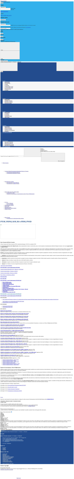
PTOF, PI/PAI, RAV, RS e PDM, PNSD (12, 191)
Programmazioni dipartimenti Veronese (13, 173)
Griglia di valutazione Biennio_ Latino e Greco (11, 359)
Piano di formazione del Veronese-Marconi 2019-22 (9, 322)
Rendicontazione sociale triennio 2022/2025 (10, 302)
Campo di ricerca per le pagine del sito (7, 156)
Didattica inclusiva (8, 209)
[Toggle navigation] (9, 66)
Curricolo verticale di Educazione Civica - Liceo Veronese (11, 338)
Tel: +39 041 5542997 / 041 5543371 (10, 438)
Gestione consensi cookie (7, 460)
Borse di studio (7, 217)
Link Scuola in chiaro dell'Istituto (6, 265)
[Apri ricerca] (65, 66)
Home (42, 148)
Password (12, 9)
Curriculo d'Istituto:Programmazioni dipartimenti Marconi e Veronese (17, 171)
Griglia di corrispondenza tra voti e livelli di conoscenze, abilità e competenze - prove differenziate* (18, 352)
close (2, 71)
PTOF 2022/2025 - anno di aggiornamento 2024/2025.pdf (10, 280)
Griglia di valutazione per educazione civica (8, 355)
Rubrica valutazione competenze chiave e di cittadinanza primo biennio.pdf (14, 319)
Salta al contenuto (3, 0)
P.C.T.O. (6, 202)
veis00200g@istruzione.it (13, 439)
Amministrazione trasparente (7, 461)
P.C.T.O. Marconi (10, 203)
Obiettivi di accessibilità (7, 458)
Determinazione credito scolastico (10, 208)
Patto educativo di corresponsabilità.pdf (7, 335)
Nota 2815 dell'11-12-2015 (12, 387)
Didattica (42, 149)
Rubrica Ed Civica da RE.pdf (5, 310)
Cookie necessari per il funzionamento (7, 408)
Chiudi (2, 33)
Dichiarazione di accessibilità (8, 457)
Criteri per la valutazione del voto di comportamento (10, 346)
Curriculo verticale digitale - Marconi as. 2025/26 (8, 273)
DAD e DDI (7, 206)
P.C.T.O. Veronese (10, 204)
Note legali (4, 454)
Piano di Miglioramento (7, 282)
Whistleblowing (5, 459)
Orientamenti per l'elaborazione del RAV (15, 390)
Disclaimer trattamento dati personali (6, 469)
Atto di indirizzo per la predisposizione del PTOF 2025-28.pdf (13, 301)
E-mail (12, 25)
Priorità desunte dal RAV (7, 283)
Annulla (2, 60)
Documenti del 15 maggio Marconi (13, 182)
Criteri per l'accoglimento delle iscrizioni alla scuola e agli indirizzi (12, 324)
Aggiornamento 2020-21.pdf (7, 307)
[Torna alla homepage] (37, 61)
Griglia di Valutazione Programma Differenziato (11, 286)
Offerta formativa (44, 150)
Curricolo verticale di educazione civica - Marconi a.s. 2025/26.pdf (11, 269)
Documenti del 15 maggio (9, 181)
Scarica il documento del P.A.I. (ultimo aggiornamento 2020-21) (12, 330)
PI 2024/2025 (5, 291)
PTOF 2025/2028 (3, 276)
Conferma (5, 60)
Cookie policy (5, 453)
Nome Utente (13, 8)
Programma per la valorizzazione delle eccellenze (15, 218)
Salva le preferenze (9, 429)
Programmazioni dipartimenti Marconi (13, 172)
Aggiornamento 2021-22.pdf (7, 306)
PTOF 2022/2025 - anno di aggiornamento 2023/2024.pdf (10, 293)
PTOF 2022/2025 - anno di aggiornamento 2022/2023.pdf (10, 295)
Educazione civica (8, 207)
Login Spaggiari (28, 27)
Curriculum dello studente (9, 205)
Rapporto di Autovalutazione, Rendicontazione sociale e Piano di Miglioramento (20, 193)
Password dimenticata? (4, 11)
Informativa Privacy (6, 455)
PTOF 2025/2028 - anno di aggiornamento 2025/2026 (10, 267)
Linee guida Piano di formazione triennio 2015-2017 (17, 385)
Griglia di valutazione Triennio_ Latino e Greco (11, 361)
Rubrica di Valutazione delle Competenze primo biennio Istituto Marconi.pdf (14, 313)
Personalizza (3, 401)
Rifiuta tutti (9, 401)
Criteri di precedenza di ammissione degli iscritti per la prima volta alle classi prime (15, 327)
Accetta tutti (17, 401)
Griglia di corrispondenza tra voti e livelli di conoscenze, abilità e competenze (14, 349)
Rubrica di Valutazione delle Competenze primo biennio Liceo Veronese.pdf (14, 316)
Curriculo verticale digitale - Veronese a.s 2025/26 (8, 271)
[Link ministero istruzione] (5, 1)
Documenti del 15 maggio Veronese (13, 183)
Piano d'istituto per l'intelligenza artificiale (7, 274)
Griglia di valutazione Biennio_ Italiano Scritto (11, 364)
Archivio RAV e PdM (10, 192)
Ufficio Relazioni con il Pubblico (8, 456)
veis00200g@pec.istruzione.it (14, 440)
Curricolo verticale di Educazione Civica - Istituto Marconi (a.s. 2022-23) (13, 343)
